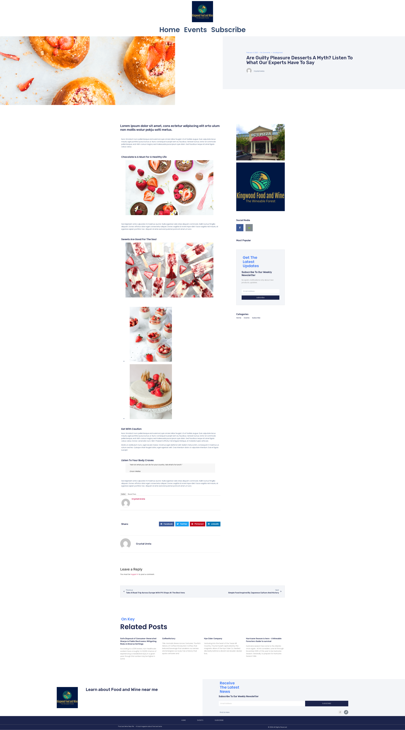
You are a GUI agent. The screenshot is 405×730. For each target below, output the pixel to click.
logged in (134, 574)
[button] (166, 524)
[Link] (346, 712)
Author (123, 494)
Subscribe (228, 30)
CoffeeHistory (168, 638)
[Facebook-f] (239, 227)
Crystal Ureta (138, 499)
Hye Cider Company (213, 638)
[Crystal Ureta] (126, 506)
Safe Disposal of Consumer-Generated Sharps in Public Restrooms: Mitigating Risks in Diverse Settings (138, 641)
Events (195, 30)
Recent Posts (132, 494)
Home (169, 30)
